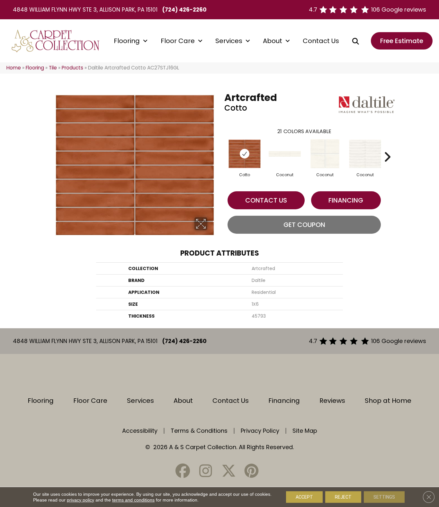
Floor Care (178, 40)
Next (387, 147)
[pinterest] (251, 471)
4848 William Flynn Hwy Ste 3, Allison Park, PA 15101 (85, 10)
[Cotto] (244, 154)
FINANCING (345, 200)
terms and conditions (133, 499)
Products (72, 67)
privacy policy (80, 499)
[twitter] (228, 471)
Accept (304, 497)
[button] (145, 41)
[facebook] (183, 471)
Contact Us (321, 40)
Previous (221, 147)
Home (13, 67)
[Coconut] (284, 153)
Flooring (127, 40)
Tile (53, 67)
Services (228, 40)
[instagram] (206, 471)
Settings (384, 497)
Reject (343, 497)
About (272, 40)
